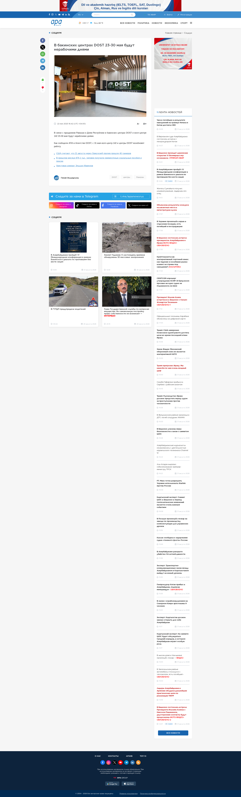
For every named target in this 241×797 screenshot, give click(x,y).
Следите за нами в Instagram (63, 205)
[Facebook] (49, 14)
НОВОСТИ (157, 23)
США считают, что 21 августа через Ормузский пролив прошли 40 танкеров (93, 153)
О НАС (98, 756)
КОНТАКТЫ (113, 756)
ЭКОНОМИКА (171, 23)
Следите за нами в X (140, 205)
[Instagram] (52, 14)
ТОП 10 (143, 756)
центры (126, 177)
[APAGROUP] (120, 777)
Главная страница (173, 33)
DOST (114, 177)
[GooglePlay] (112, 784)
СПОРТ (184, 23)
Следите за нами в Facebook (114, 205)
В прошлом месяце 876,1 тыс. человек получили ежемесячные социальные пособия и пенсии (99, 159)
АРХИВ (129, 756)
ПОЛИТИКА (143, 23)
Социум (188, 33)
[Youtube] (59, 15)
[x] (114, 762)
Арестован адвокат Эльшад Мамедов (74, 166)
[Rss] (69, 15)
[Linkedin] (66, 15)
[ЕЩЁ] (190, 23)
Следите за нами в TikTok (89, 205)
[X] (56, 15)
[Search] (132, 15)
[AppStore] (129, 784)
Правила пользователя (128, 793)
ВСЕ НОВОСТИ (127, 23)
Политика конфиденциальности (153, 793)
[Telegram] (63, 15)
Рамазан (140, 177)
